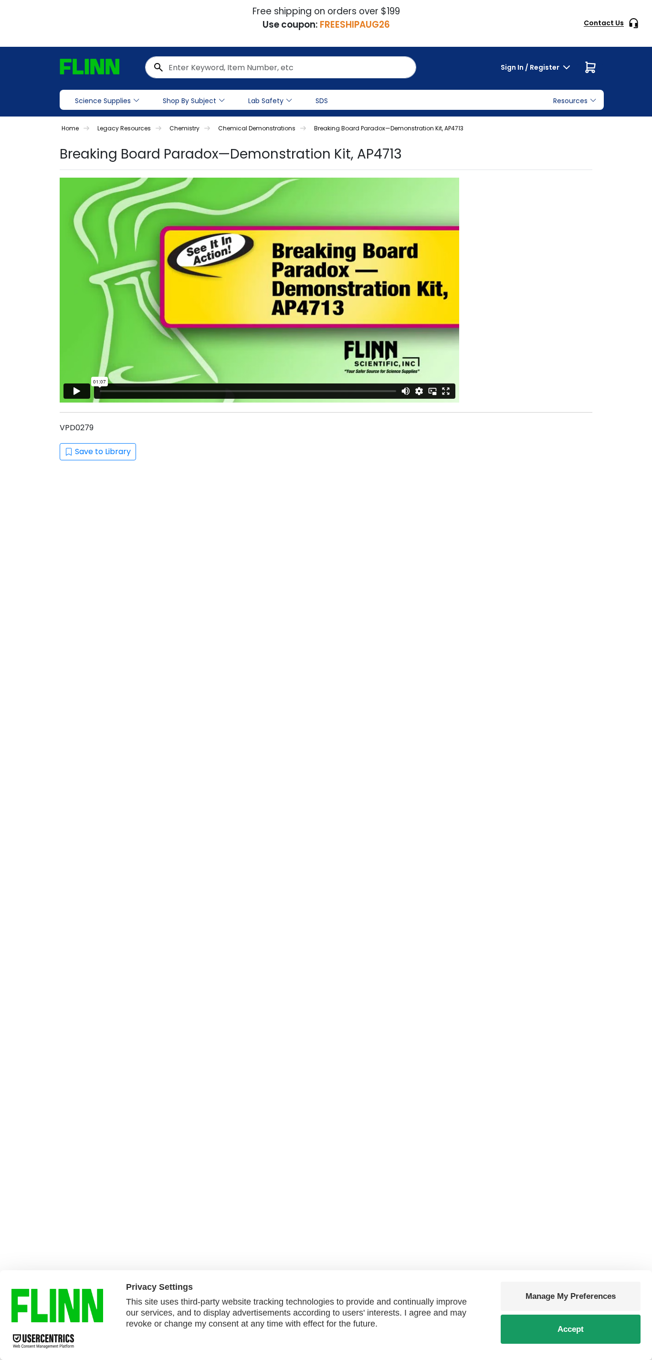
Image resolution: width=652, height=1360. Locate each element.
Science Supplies (103, 101)
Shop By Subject (189, 101)
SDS (321, 101)
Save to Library (103, 451)
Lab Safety (266, 101)
